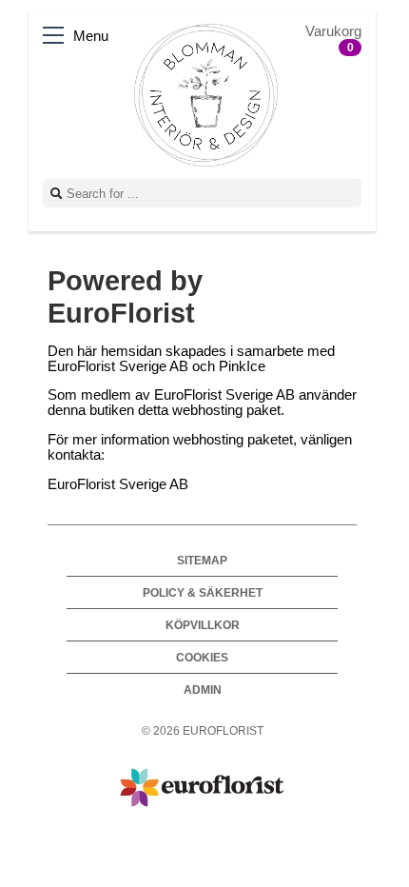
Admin (203, 689)
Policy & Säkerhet (203, 592)
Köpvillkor (203, 625)
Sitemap (202, 560)
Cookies (202, 657)
